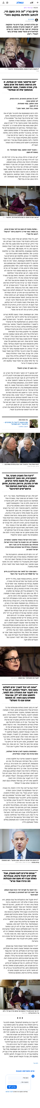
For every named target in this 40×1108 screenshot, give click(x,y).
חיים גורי (35, 1063)
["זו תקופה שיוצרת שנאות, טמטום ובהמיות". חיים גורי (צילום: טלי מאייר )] (20, 55)
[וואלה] (20, 3)
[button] (31, 3)
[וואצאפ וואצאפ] (7, 3)
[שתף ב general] (3, 3)
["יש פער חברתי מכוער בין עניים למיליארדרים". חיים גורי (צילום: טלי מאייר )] (20, 203)
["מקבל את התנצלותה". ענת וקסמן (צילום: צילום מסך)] (20, 663)
